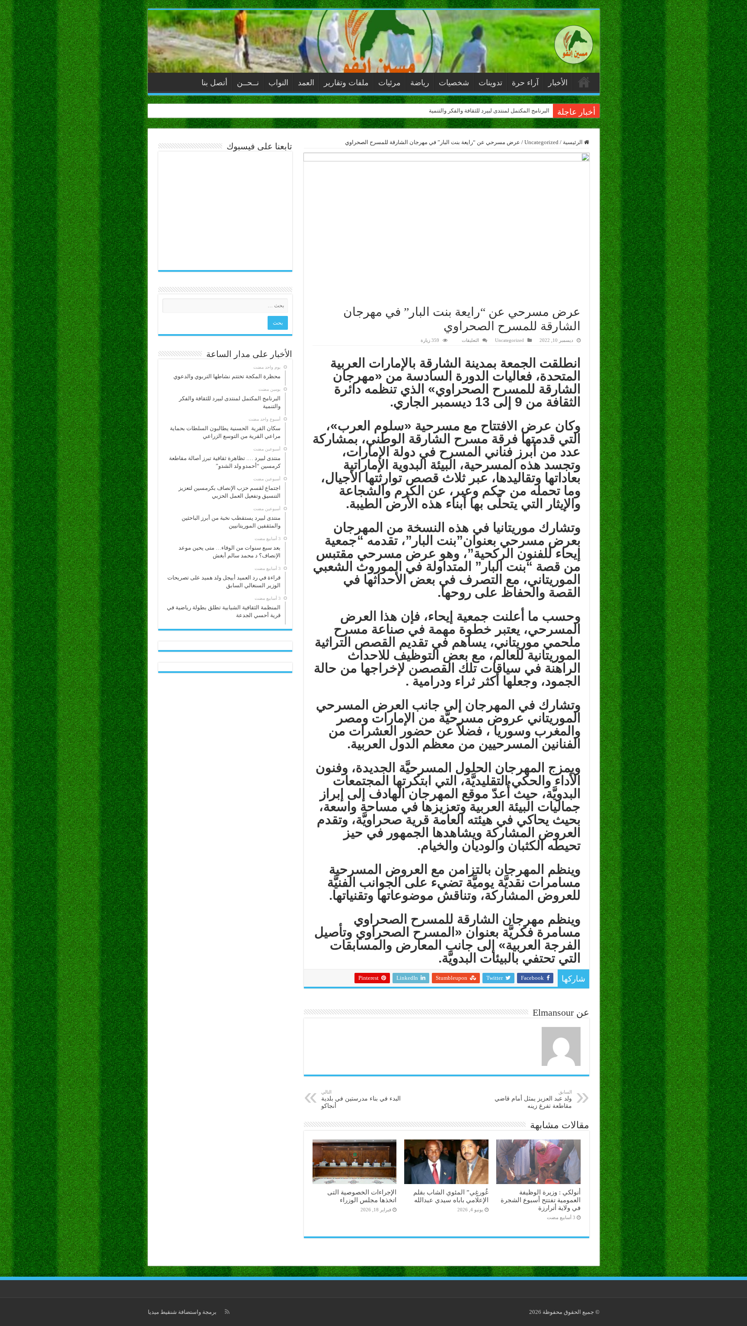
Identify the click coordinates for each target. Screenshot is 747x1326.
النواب (278, 82)
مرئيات (389, 82)
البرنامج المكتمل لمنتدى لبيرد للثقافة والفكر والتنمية (489, 110)
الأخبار (558, 82)
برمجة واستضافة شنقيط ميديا (182, 1312)
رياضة (419, 82)
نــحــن (248, 82)
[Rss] (227, 1312)
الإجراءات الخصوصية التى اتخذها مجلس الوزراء (361, 1196)
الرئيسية (584, 82)
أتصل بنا (214, 82)
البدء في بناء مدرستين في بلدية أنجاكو (361, 1099)
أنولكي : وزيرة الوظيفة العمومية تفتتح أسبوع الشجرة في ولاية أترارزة (541, 1199)
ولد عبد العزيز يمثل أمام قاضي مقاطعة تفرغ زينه (533, 1099)
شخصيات (454, 82)
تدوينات (490, 82)
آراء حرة (525, 82)
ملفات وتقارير (346, 82)
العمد (306, 82)
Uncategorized (541, 142)
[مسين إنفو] (573, 42)
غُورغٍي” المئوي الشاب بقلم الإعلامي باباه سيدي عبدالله (450, 1196)
